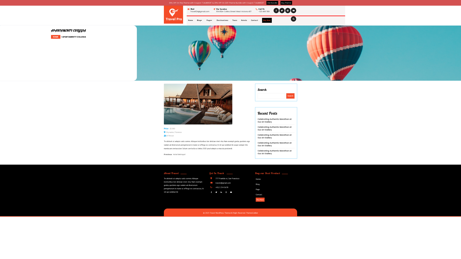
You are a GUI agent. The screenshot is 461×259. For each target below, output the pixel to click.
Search (262, 89)
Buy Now (267, 20)
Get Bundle (272, 3)
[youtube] (293, 10)
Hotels (244, 20)
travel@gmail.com (223, 183)
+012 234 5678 (221, 187)
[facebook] (276, 10)
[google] (287, 10)
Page (258, 189)
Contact (254, 20)
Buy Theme (286, 3)
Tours (234, 20)
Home (190, 20)
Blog (258, 184)
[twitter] (282, 10)
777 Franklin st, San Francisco (227, 178)
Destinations (222, 20)
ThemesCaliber (252, 213)
